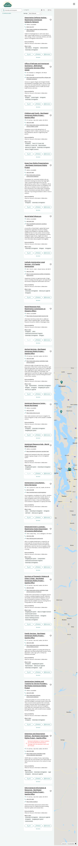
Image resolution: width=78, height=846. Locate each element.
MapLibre (64, 843)
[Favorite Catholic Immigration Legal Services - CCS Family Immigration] (51, 264)
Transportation (41, 558)
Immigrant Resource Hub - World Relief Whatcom (37, 445)
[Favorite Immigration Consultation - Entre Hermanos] (51, 484)
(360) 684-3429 (30, 221)
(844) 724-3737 (30, 27)
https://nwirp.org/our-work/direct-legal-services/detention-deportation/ (36, 754)
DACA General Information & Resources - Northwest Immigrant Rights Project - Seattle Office (35, 791)
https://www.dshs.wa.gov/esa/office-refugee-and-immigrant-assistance (38, 78)
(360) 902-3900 (30, 536)
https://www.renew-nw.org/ (33, 413)
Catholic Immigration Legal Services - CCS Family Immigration (35, 264)
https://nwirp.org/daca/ (32, 801)
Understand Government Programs (34, 333)
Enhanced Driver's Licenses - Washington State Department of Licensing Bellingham (36, 529)
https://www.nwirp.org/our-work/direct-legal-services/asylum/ (37, 361)
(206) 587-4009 (30, 122)
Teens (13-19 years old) (38, 143)
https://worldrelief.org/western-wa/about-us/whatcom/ (36, 224)
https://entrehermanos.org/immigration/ (36, 492)
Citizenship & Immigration (31, 49)
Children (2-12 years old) (31, 145)
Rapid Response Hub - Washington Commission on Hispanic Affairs (35, 309)
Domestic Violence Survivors (32, 615)
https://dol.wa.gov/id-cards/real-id (34, 538)
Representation (42, 145)
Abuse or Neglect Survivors (31, 149)
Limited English (35, 97)
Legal (26, 385)
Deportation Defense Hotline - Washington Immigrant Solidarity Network (36, 20)
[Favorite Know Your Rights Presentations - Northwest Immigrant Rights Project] (51, 165)
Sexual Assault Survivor (30, 613)
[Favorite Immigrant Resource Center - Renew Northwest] (51, 404)
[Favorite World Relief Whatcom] (51, 216)
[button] (61, 411)
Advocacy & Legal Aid (30, 147)
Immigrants (36, 48)
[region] (65, 427)
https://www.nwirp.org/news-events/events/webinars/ (33, 175)
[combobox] (35, 13)
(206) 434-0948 (30, 490)
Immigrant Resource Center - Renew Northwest (35, 404)
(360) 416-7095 (30, 271)
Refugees (27, 97)
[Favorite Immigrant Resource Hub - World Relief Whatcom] (51, 445)
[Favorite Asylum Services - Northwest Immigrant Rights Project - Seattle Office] (51, 351)
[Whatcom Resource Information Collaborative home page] (7, 4)
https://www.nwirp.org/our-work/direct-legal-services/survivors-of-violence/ (37, 590)
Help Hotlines (28, 48)
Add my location (7, 13)
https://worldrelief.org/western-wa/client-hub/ (37, 451)
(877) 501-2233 (30, 75)
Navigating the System (43, 387)
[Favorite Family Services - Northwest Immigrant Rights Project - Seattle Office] (51, 636)
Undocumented (44, 48)
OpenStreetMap (71, 843)
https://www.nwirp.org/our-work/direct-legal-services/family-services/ (37, 646)
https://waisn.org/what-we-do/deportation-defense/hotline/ (37, 30)
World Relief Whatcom (33, 216)
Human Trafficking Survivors (32, 617)
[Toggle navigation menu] (74, 4)
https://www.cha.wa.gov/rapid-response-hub (37, 316)
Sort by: (25, 13)
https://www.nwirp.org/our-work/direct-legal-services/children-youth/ (37, 125)
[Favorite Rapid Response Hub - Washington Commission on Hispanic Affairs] (51, 309)
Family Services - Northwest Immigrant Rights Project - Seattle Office (35, 635)
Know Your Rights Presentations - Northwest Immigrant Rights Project (37, 165)
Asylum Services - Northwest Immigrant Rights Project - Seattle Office (35, 351)
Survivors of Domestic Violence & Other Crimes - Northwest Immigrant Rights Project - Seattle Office (37, 579)
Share (50, 10)
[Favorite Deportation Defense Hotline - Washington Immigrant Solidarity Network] (51, 20)
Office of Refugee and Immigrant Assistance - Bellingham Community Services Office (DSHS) (37, 66)
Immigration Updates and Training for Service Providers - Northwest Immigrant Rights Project (36, 684)
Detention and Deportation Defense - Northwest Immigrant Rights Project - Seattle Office (36, 736)
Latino (33, 331)
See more (38, 57)
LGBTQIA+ (27, 513)
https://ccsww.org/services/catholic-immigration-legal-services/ (38, 274)
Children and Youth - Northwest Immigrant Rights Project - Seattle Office (36, 115)
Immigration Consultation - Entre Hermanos (35, 484)
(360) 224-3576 (30, 410)
